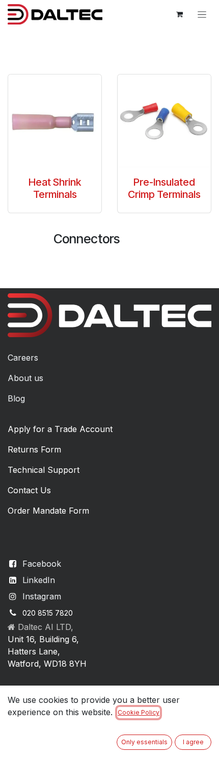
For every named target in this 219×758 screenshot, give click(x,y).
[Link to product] (54, 121)
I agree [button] (193, 742)
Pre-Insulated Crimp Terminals (164, 188)
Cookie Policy (138, 712)
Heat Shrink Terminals (55, 188)
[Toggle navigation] (202, 14)
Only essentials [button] (144, 742)
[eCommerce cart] (179, 14)
